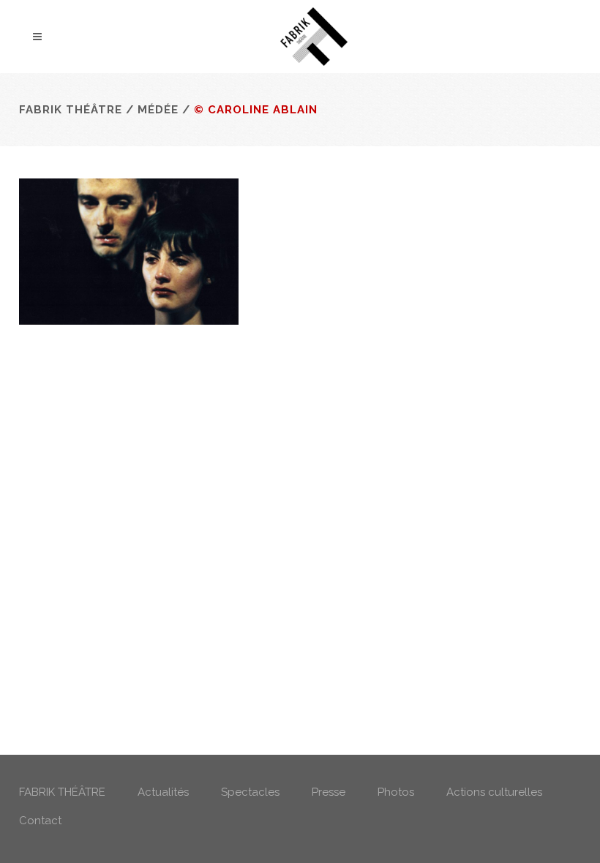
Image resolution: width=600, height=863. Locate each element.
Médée (158, 109)
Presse (328, 792)
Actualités (163, 792)
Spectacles (250, 792)
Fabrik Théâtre (70, 109)
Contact (40, 820)
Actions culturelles (494, 792)
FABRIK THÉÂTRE (62, 792)
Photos (396, 792)
